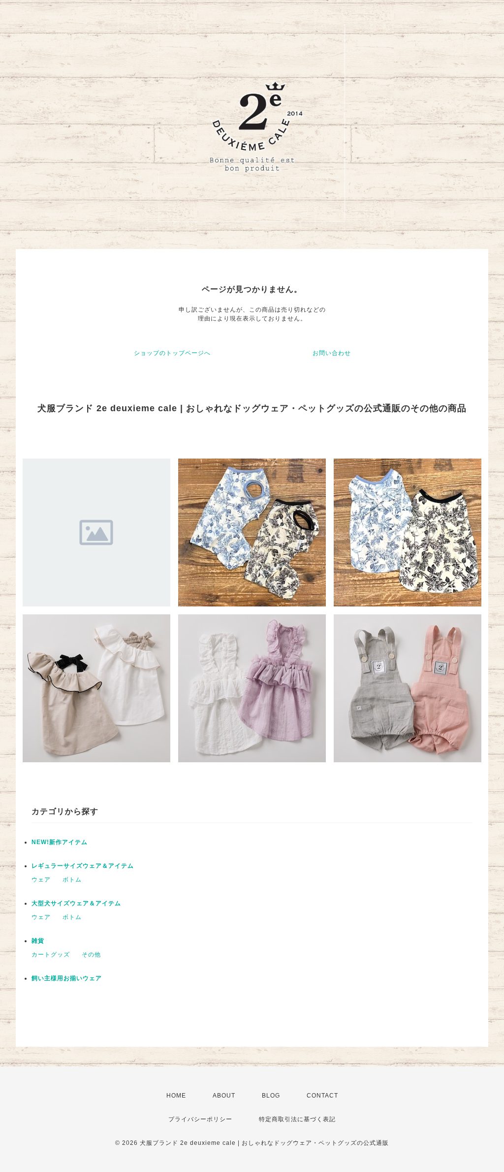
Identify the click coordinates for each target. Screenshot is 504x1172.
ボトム (72, 879)
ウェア (41, 879)
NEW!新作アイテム (60, 842)
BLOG (271, 1095)
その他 (91, 954)
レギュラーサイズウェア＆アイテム (83, 865)
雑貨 (38, 940)
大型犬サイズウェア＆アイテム (76, 903)
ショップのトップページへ (172, 353)
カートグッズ (51, 954)
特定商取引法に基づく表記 (297, 1119)
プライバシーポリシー (200, 1119)
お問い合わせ (332, 353)
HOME (176, 1095)
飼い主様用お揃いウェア (67, 978)
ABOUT (224, 1095)
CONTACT (322, 1095)
